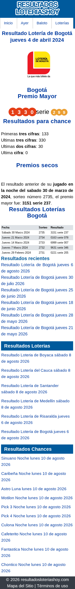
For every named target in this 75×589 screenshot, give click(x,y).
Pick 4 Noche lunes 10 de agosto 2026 (36, 516)
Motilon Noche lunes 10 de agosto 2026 (37, 498)
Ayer (25, 23)
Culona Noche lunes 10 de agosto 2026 (37, 525)
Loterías (62, 23)
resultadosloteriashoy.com (45, 579)
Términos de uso (52, 586)
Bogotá (37, 90)
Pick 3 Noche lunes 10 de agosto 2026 (36, 507)
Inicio (8, 23)
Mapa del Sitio (20, 586)
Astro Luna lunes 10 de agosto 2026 (33, 489)
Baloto (42, 23)
